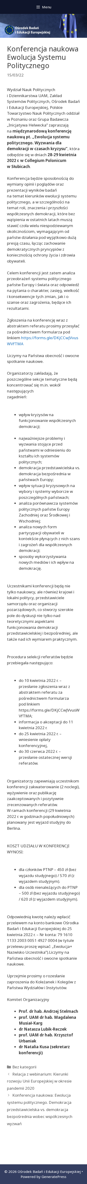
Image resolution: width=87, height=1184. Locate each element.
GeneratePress (54, 1176)
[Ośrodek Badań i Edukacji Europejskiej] (43, 25)
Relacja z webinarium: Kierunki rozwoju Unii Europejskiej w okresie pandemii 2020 (39, 1081)
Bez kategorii (24, 1067)
